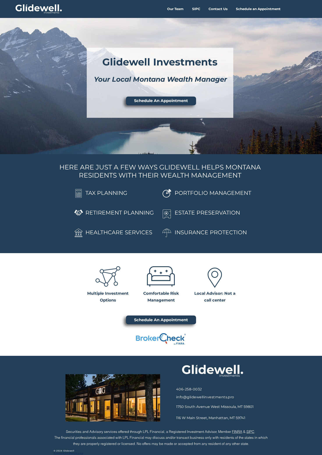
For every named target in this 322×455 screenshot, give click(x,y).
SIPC (250, 431)
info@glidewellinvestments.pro (205, 397)
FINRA (237, 431)
